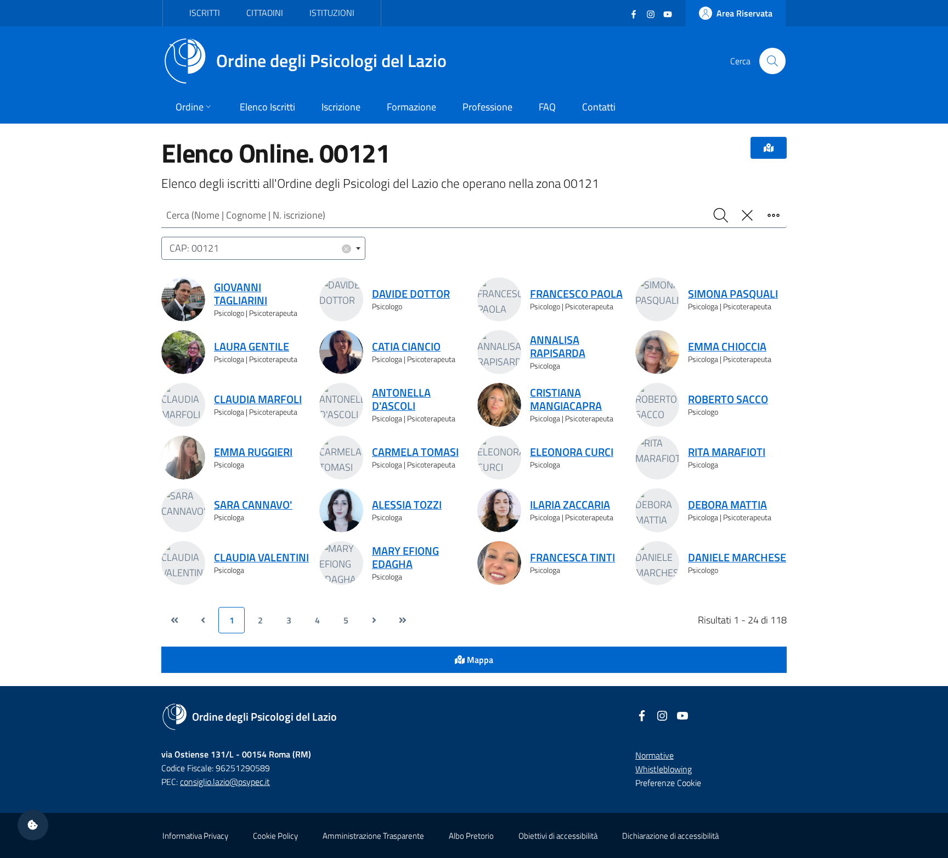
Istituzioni (331, 12)
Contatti (599, 106)
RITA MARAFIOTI (726, 452)
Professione (487, 106)
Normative (654, 755)
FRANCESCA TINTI (572, 557)
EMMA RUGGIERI (253, 452)
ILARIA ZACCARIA (570, 504)
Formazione (411, 106)
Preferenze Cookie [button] (668, 782)
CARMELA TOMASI (415, 452)
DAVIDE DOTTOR (411, 293)
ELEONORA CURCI (571, 452)
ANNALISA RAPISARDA (557, 346)
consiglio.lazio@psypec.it (225, 781)
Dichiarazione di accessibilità (670, 835)
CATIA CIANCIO (406, 346)
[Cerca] (772, 61)
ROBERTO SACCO (728, 399)
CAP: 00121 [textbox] (259, 248)
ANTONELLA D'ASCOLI (401, 399)
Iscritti (204, 12)
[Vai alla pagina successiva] (374, 620)
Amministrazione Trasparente (373, 835)
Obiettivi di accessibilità (557, 835)
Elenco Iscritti (267, 106)
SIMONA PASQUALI (733, 293)
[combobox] (263, 248)
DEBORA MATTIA (727, 504)
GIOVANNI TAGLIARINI (240, 294)
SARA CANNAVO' (253, 504)
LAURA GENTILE (251, 346)
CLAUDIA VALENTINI (261, 557)
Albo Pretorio (471, 835)
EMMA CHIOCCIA (727, 346)
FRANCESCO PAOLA (576, 293)
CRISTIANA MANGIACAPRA (566, 399)
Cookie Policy (275, 835)
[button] (33, 825)
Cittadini (264, 12)
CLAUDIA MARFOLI (258, 399)
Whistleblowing (663, 769)
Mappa (479, 659)
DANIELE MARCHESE (737, 557)
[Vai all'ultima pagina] (403, 620)
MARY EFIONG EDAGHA (405, 557)
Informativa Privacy (195, 835)
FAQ (547, 106)
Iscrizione (340, 106)
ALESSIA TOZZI (407, 504)
